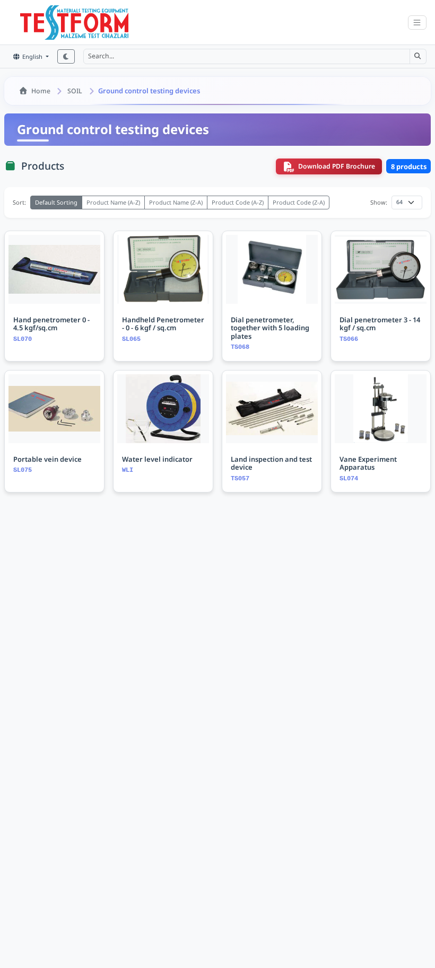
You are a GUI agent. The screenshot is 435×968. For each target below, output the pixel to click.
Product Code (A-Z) (238, 202)
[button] (418, 56)
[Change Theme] (65, 56)
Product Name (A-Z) (113, 202)
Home (40, 90)
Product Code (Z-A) (299, 202)
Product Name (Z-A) (176, 202)
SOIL (74, 90)
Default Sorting (56, 202)
